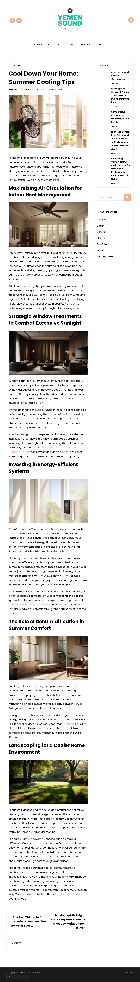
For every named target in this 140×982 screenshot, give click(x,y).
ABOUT (38, 44)
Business (101, 219)
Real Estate (54, 44)
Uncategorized (105, 256)
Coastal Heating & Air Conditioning (30, 604)
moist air (68, 724)
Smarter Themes (22, 977)
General (101, 231)
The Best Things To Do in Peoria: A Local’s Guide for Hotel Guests (28, 922)
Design (101, 44)
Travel (71, 44)
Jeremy (13, 89)
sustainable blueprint (67, 894)
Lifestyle (86, 44)
